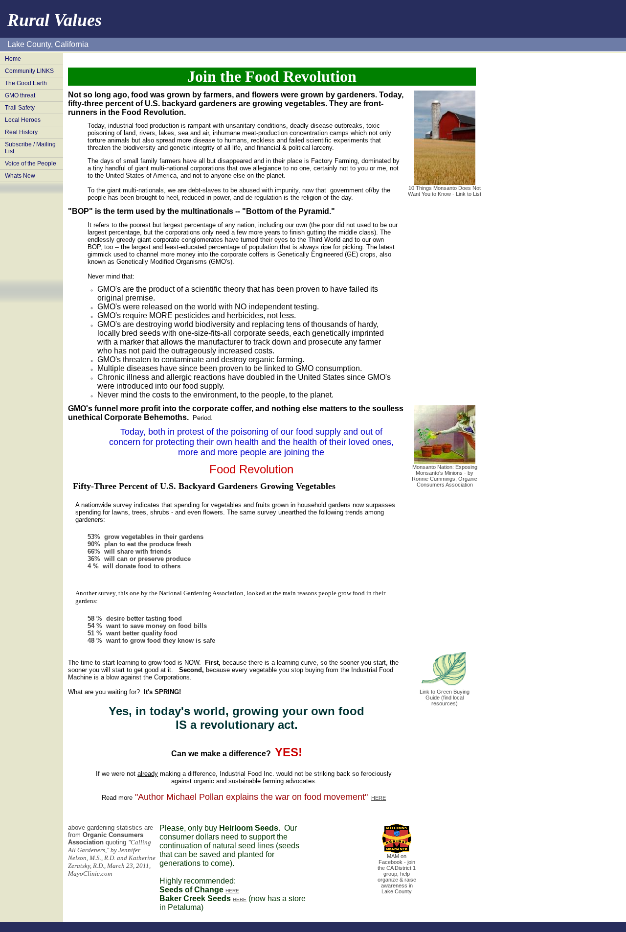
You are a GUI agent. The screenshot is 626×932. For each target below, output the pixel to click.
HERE (378, 798)
